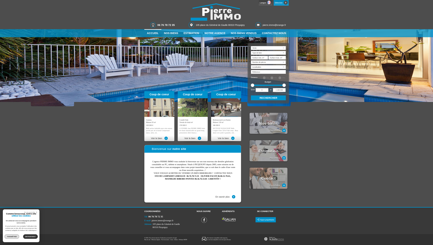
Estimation (191, 33)
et (270, 90)
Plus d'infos (277, 130)
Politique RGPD (183, 239)
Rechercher (268, 97)
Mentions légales (155, 239)
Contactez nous (274, 33)
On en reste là (29, 212)
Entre (253, 90)
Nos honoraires (165, 239)
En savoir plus (224, 196)
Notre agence (215, 33)
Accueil (153, 33)
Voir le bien (159, 138)
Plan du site (147, 239)
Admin (176, 239)
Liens (171, 239)
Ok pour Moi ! (30, 237)
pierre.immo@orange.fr (274, 25)
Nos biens (171, 33)
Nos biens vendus (244, 33)
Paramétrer (12, 237)
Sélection (278, 3)
